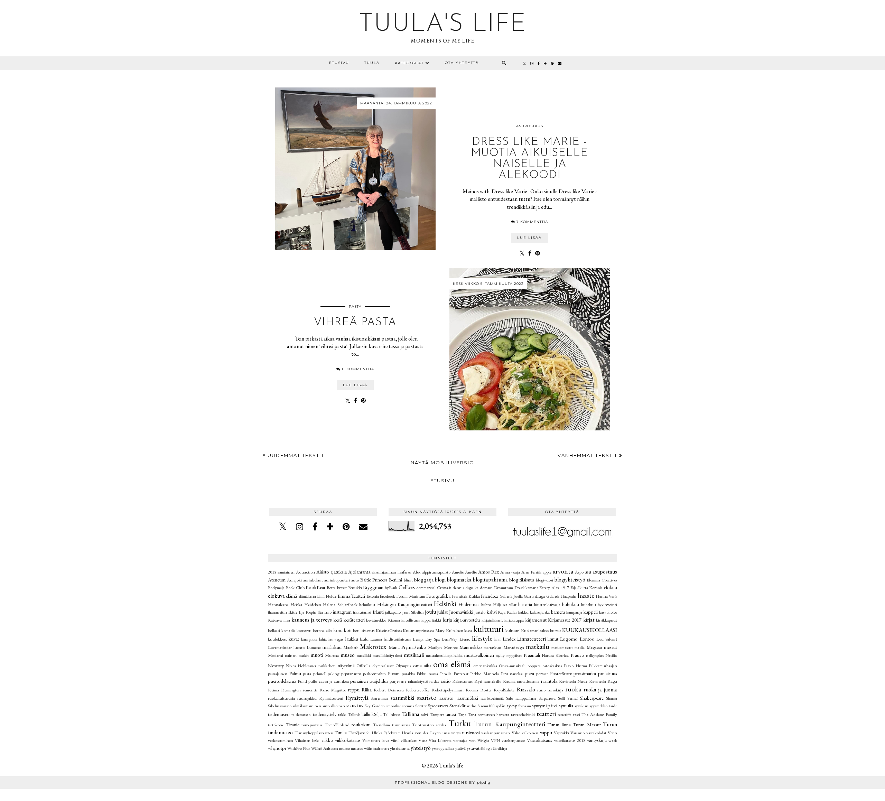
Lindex (509, 638)
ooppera (534, 666)
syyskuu (581, 706)
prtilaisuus (607, 673)
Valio (516, 733)
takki (342, 714)
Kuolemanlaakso (535, 630)
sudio (471, 706)
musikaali (414, 655)
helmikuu (367, 604)
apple (547, 572)
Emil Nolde (326, 596)
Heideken (312, 604)
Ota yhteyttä (462, 62)
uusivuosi (471, 732)
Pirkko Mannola (484, 674)
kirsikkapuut (606, 620)
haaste (586, 595)
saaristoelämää (492, 698)
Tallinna (410, 714)
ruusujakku (307, 698)
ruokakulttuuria (281, 698)
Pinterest (461, 674)
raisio (446, 681)
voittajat (460, 740)
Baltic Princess (374, 579)
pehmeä (319, 674)
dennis (458, 587)
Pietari (394, 673)
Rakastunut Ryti (467, 681)
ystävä (460, 748)
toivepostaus (311, 725)
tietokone (276, 725)
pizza (529, 673)
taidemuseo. (301, 714)
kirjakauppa (514, 620)
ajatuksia (338, 571)
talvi (424, 714)
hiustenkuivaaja (547, 604)
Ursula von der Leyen (421, 733)
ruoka (573, 689)
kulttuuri (488, 629)
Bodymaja (276, 587)
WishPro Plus (298, 748)
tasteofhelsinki (523, 714)
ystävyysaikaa (443, 748)
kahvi (492, 611)
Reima (273, 690)
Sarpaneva (547, 698)
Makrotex (373, 646)
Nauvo (577, 655)
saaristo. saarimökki (458, 698)
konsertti (304, 630)
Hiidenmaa (468, 604)
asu (588, 571)
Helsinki (445, 603)
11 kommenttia (358, 369)
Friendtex (489, 596)
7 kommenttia (532, 222)
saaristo (427, 697)
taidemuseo (279, 714)
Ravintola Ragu (603, 681)
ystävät (473, 748)
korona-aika (323, 630)
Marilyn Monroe (442, 647)
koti (348, 630)
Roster (486, 690)
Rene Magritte (332, 690)
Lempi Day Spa (426, 639)
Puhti (302, 681)
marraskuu (492, 647)
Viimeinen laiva (375, 740)
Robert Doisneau (389, 690)
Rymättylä (357, 697)
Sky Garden (374, 706)
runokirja (555, 690)
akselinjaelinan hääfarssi (391, 572)
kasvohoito (608, 612)
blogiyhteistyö (570, 579)
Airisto (322, 571)
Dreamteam (503, 587)
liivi (497, 639)
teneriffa (564, 714)
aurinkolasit (313, 580)
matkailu (537, 646)
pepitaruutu (351, 674)
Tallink (354, 714)
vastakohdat (596, 733)
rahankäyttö (418, 681)
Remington (291, 690)
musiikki (364, 655)
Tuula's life (443, 24)
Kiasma (394, 620)
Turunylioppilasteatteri (314, 733)
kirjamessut (536, 619)
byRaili (391, 587)
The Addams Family (599, 714)
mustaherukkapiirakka (444, 655)
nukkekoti (327, 666)
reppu (354, 689)
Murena (332, 655)
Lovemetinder (280, 647)
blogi (440, 579)
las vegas (335, 639)
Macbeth (350, 647)
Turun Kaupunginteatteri (509, 724)
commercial (426, 587)
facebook (387, 596)
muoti (316, 655)
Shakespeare (592, 698)
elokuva (276, 595)
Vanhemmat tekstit (588, 455)
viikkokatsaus (348, 740)
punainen (359, 681)
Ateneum (277, 579)
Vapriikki (561, 733)
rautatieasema (528, 681)
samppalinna (525, 698)
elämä (291, 596)
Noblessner (307, 666)
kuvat (294, 638)
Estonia (372, 596)
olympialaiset (383, 666)
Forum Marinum (410, 596)
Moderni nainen (282, 655)
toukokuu (361, 724)
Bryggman (373, 587)
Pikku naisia (427, 674)
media (580, 647)
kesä (338, 619)
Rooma (472, 690)
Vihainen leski (307, 740)
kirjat (589, 619)
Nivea (291, 666)
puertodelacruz (282, 681)
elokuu (610, 587)
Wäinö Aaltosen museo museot (337, 748)
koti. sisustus (364, 630)
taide (613, 706)
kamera (558, 611)
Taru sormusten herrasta (488, 714)
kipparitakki (431, 620)
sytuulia (566, 705)
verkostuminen (280, 740)
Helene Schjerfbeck (340, 604)
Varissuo (577, 733)
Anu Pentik (531, 572)
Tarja (462, 714)
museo (348, 655)
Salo (509, 698)
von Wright (479, 740)
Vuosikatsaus (539, 740)
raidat (434, 681)
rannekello (492, 681)
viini (395, 740)
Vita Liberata (440, 740)
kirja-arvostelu (467, 619)
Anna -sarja (510, 572)
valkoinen (530, 733)
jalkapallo (393, 612)
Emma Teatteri (351, 596)
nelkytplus (595, 655)
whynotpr (277, 748)
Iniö (328, 612)
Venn (612, 733)
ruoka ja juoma (600, 689)
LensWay (449, 639)
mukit (304, 655)
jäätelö (480, 612)
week (612, 740)
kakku (523, 612)
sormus (408, 706)
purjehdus (379, 681)
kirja (447, 619)
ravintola (549, 681)
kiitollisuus (410, 620)
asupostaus (529, 126)
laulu (364, 639)
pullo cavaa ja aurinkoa (328, 681)
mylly (500, 655)
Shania (611, 698)
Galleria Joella (511, 596)
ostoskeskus (552, 666)
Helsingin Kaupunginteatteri (404, 604)
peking (333, 674)
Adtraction (305, 572)
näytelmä (346, 665)
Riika (367, 689)
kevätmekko (376, 620)
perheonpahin (374, 674)
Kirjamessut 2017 (564, 619)
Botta (331, 587)
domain (486, 587)
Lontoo (587, 638)
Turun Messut (587, 724)
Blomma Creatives (602, 580)
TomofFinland (337, 725)
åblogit (486, 748)
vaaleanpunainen (495, 733)
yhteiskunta (400, 748)
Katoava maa (279, 620)
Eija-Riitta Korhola (586, 587)
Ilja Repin (307, 612)
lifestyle (482, 638)
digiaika (471, 587)
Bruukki (355, 587)
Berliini (395, 579)
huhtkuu (588, 604)
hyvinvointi (607, 604)
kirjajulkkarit (492, 620)
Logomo (569, 638)
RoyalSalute (504, 690)
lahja (323, 639)
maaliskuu (332, 647)
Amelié (458, 572)
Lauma (376, 639)
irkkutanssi (362, 612)
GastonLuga (534, 596)
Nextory (276, 665)
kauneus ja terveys (311, 619)
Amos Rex (488, 571)
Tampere (437, 714)
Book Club (295, 587)
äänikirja (500, 748)
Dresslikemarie (526, 587)
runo (541, 690)
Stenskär (457, 705)
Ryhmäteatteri (331, 698)
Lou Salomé (606, 639)
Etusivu (339, 62)
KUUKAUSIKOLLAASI (589, 630)
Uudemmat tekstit (295, 455)
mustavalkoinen (479, 655)
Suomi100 (485, 706)
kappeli (591, 611)
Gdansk (552, 596)
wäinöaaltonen (376, 748)
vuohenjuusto (513, 740)
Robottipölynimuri (447, 690)
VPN (495, 740)
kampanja (574, 612)
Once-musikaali (512, 666)
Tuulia (341, 732)
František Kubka (466, 596)
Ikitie (292, 612)
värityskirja (597, 740)
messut (610, 647)
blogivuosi (544, 580)
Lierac (464, 639)
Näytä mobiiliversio (442, 462)
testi (576, 714)
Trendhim (381, 725)
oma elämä (452, 664)
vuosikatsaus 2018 (569, 740)
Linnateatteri (531, 638)
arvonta (563, 571)
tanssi (451, 714)
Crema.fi (444, 587)
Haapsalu (568, 596)
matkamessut (562, 647)
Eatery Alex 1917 (554, 587)
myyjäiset (514, 655)
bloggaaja (424, 579)
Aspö (579, 572)
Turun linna (559, 724)
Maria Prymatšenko (407, 647)
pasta (355, 306)
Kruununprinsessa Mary (424, 630)
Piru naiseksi (512, 674)
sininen (315, 706)
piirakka (408, 674)
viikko (327, 740)
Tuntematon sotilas (429, 725)
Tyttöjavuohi (359, 733)
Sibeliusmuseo (279, 706)
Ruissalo (526, 689)
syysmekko (598, 706)
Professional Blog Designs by (443, 782)
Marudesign (513, 647)
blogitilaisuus (521, 579)
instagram (342, 611)
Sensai (572, 698)
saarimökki (402, 697)
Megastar (594, 647)
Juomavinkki (461, 611)
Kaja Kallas (507, 612)
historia (525, 604)
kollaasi (274, 630)
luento (299, 647)
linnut (553, 638)
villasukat (409, 740)
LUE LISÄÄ (529, 237)
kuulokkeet (277, 639)
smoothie (393, 706)
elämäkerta (307, 596)
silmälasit (300, 706)
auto (355, 580)
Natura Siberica (555, 655)
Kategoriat (409, 63)
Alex (417, 572)
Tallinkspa (391, 714)
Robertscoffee (417, 690)
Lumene (314, 647)
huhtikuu (570, 604)
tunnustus (401, 725)
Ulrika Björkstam (386, 733)
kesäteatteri (354, 619)
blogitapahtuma (490, 579)
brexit (342, 587)
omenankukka (485, 666)
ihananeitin (277, 612)
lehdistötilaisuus (397, 639)
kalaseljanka (540, 612)
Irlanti (378, 611)
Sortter (421, 706)
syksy (512, 705)
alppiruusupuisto (436, 572)
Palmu (295, 673)
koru (338, 630)
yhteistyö (421, 748)
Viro (422, 740)
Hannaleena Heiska (285, 604)
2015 (272, 572)
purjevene (398, 681)
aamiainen (286, 572)
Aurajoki (294, 580)
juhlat (442, 611)
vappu (546, 732)
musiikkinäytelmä (387, 655)
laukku (351, 638)
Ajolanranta (359, 571)
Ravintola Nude (573, 681)
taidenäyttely (324, 714)
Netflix (611, 655)
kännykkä (309, 639)
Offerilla (363, 666)
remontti (310, 690)
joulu (430, 611)
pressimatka (585, 673)
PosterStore (561, 673)
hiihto (486, 604)
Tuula (372, 62)
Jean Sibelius (413, 612)
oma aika (422, 665)
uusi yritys (451, 733)
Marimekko (470, 647)
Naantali (532, 655)
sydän (500, 706)
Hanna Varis (606, 596)
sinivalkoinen (334, 706)
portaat (542, 674)
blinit (408, 580)
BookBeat (315, 587)
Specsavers (438, 705)
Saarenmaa (379, 698)
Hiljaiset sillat (504, 604)
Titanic (292, 724)
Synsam (524, 706)
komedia (288, 630)
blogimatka (459, 579)
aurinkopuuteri (337, 580)
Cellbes (407, 587)
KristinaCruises (389, 630)
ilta (320, 612)
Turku (459, 723)
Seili (561, 698)
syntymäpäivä (545, 705)
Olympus (403, 666)
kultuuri (512, 630)
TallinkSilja (372, 714)
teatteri (546, 713)
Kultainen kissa (459, 630)
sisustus (354, 705)
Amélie (471, 572)
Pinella (445, 674)
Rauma (509, 681)
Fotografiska (438, 596)
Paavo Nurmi (575, 666)
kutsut (555, 630)
